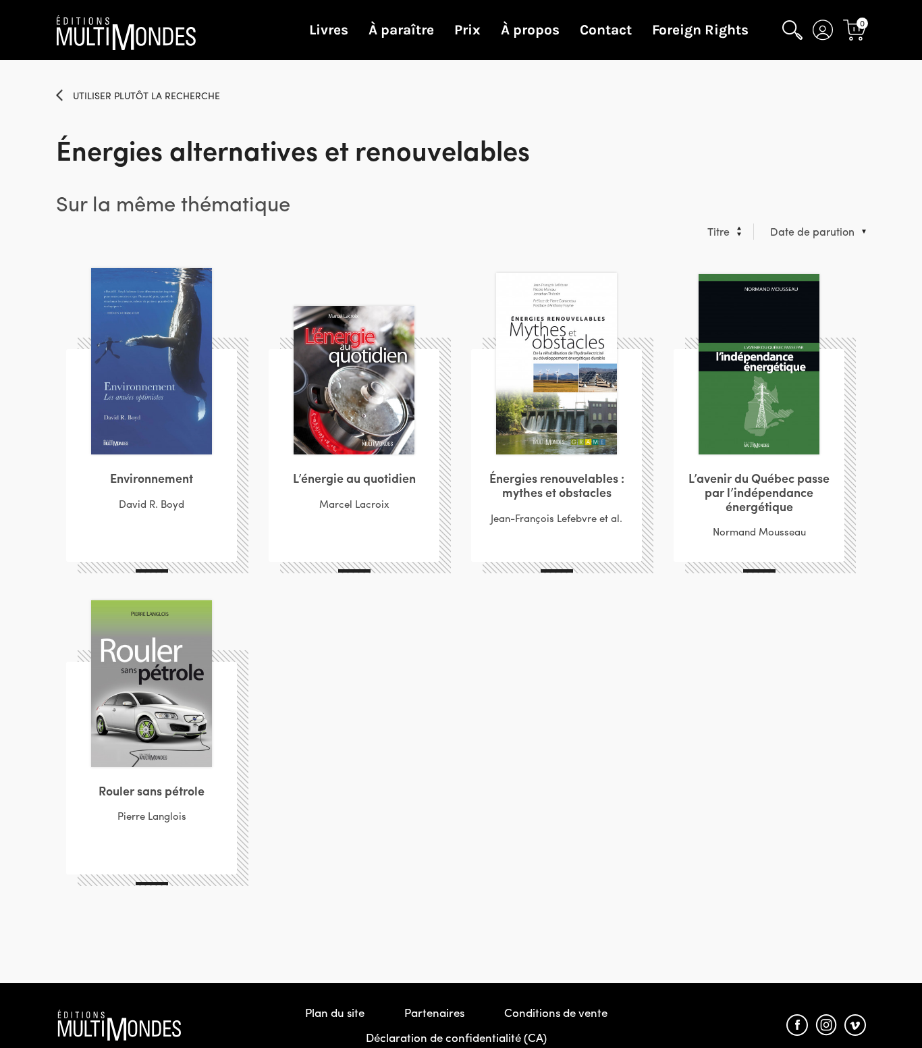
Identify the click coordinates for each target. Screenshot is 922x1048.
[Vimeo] (855, 1025)
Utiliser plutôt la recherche (146, 95)
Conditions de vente (555, 1012)
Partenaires (434, 1012)
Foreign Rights (700, 30)
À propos (530, 30)
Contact (606, 30)
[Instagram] (826, 1025)
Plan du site (334, 1012)
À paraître (401, 30)
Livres (328, 30)
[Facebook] (797, 1025)
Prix (467, 30)
